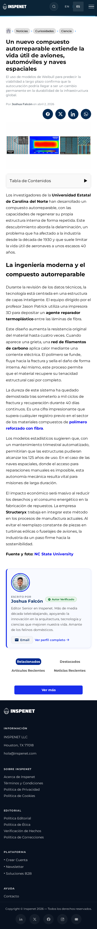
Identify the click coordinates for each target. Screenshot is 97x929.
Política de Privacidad (22, 789)
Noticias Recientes (69, 670)
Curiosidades (44, 31)
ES (78, 6)
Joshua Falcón (22, 104)
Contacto (11, 896)
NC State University (53, 554)
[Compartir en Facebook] (48, 114)
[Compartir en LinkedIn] (73, 114)
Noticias (22, 31)
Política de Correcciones (24, 837)
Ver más (49, 690)
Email (24, 640)
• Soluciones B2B (18, 873)
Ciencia (66, 31)
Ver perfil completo (50, 640)
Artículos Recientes (28, 670)
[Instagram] (62, 919)
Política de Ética (17, 824)
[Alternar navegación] (91, 6)
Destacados (70, 662)
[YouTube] (76, 919)
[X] (34, 919)
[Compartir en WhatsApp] (86, 114)
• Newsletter (14, 867)
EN (67, 6)
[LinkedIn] (21, 919)
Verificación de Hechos (22, 831)
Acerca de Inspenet (19, 777)
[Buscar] (54, 6)
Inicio (8, 31)
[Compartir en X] (60, 114)
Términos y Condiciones (23, 783)
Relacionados (28, 662)
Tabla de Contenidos (30, 180)
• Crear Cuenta (16, 860)
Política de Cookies (19, 796)
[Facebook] (48, 919)
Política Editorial (17, 818)
